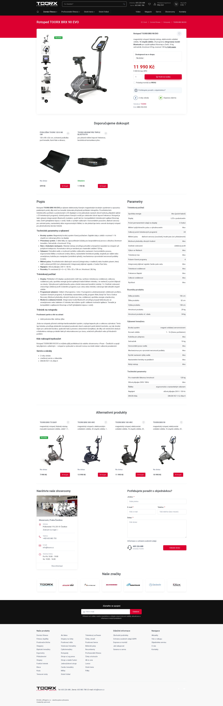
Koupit (66, 186)
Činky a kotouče (91, 656)
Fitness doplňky (42, 639)
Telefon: (161, 507)
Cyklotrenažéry (66, 649)
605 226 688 (137, 3)
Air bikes (64, 635)
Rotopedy (167, 22)
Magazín (148, 12)
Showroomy (170, 12)
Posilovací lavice (91, 642)
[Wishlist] (149, 4)
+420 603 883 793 (49, 538)
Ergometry (40, 653)
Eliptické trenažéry (43, 649)
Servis (158, 12)
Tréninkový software (93, 635)
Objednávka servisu (159, 642)
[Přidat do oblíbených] (179, 33)
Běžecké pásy (90, 646)
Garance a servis (119, 649)
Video (138, 12)
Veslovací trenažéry (68, 646)
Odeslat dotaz (174, 548)
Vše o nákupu (157, 639)
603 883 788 (139, 5)
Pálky (87, 671)
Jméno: (130, 497)
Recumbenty (90, 649)
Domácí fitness (49, 12)
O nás (154, 646)
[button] (46, 101)
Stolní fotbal (104, 12)
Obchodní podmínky (120, 635)
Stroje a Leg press (68, 656)
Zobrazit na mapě (49, 530)
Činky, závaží (90, 639)
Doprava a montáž (120, 642)
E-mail (130, 507)
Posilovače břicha (43, 642)
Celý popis (171, 47)
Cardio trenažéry (67, 667)
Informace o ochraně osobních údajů (141, 541)
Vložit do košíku (164, 77)
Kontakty (182, 12)
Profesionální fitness (69, 12)
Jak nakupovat (118, 646)
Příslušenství (41, 656)
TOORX (143, 104)
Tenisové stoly (42, 674)
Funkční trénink (42, 664)
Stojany (39, 660)
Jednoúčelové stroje (69, 664)
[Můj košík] (176, 4)
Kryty (38, 671)
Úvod (145, 22)
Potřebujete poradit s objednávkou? (152, 90)
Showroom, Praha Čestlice (50, 520)
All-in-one (89, 660)
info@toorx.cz (48, 548)
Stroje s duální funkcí (69, 660)
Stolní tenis (88, 12)
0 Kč (183, 4)
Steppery (40, 646)
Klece (39, 667)
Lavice (87, 664)
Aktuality (155, 635)
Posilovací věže (67, 642)
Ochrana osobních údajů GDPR (124, 639)
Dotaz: (130, 518)
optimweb (47, 702)
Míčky (63, 671)
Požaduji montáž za (146, 83)
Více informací (57, 566)
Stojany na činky (67, 639)
